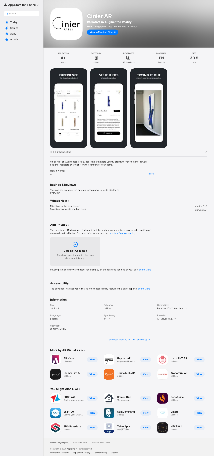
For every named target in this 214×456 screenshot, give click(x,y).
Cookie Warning (100, 453)
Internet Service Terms (59, 453)
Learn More (145, 269)
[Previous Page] (46, 367)
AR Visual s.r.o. (165, 318)
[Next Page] (210, 367)
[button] (21, 22)
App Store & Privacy (81, 453)
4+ (105, 318)
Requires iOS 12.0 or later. (170, 308)
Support (114, 453)
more (151, 173)
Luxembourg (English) (59, 442)
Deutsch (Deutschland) (101, 442)
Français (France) (80, 442)
